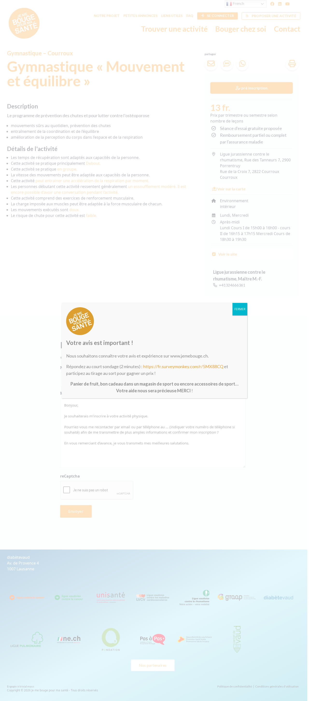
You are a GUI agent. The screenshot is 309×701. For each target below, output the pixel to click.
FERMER (239, 309)
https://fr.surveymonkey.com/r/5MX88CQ (183, 366)
